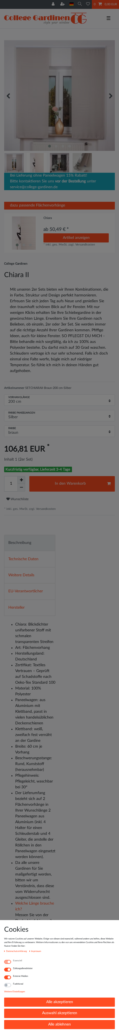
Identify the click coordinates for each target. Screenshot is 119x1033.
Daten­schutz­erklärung (16, 951)
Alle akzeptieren (59, 1002)
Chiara (47, 217)
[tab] (29, 543)
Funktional (18, 984)
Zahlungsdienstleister (23, 968)
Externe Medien (20, 976)
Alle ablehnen (59, 1024)
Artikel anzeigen (76, 238)
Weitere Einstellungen (14, 991)
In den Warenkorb (70, 483)
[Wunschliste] (88, 4)
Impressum (36, 951)
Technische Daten (23, 559)
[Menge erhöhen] (21, 480)
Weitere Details (21, 575)
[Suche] (80, 4)
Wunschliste (19, 499)
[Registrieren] (63, 4)
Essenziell (17, 960)
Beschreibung (19, 543)
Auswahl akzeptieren (59, 1013)
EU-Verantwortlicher (25, 591)
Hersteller (16, 608)
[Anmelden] (54, 4)
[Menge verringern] (21, 488)
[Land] (72, 4)
